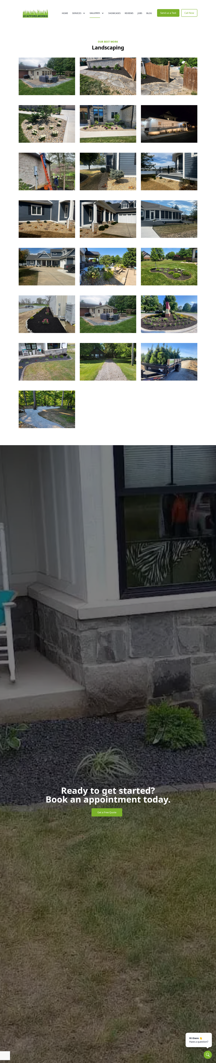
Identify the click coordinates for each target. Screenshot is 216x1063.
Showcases (114, 13)
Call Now (189, 13)
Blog (149, 13)
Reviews (129, 13)
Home (65, 13)
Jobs (140, 13)
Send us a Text (168, 13)
